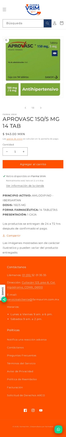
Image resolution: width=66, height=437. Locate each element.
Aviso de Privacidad (20, 371)
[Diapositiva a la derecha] (41, 108)
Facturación (15, 387)
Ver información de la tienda (25, 185)
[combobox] (27, 23)
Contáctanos (15, 347)
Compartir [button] (13, 235)
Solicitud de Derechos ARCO (26, 395)
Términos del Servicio (21, 363)
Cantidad (8, 144)
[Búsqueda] (47, 23)
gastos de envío (15, 139)
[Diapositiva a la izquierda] (25, 108)
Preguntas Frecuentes (21, 355)
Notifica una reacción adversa (26, 339)
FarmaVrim (24, 426)
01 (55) (27, 275)
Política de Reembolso (22, 379)
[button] (4, 9)
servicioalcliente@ (20, 299)
